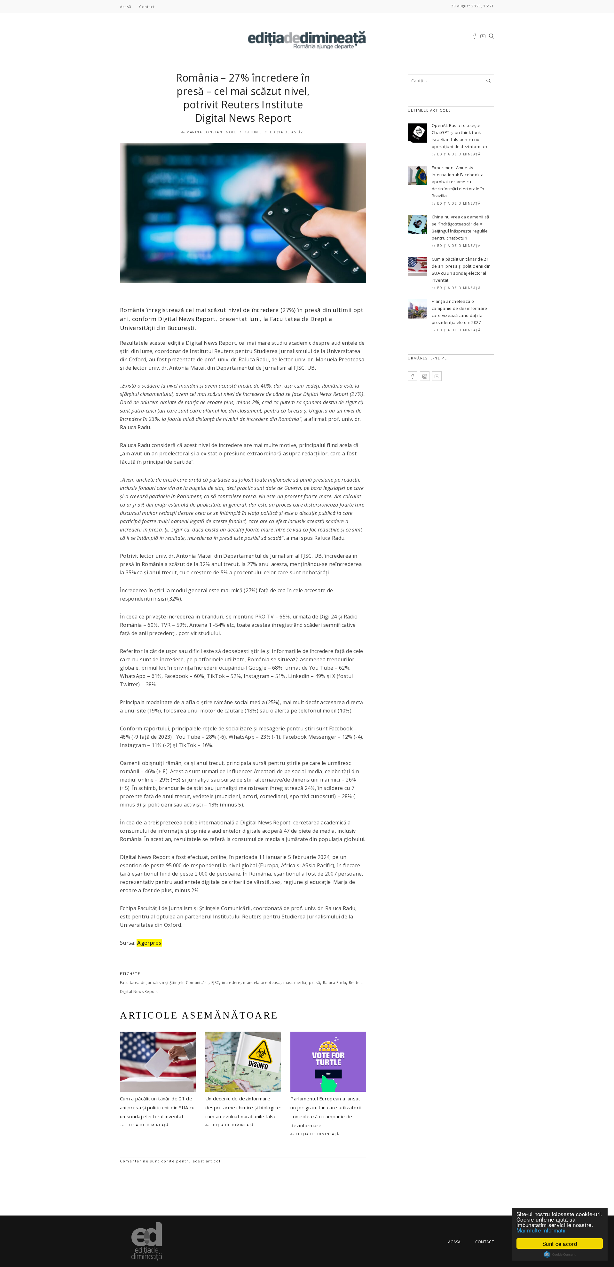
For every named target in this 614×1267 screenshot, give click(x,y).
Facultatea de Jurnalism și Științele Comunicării (164, 982)
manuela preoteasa (261, 982)
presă (314, 982)
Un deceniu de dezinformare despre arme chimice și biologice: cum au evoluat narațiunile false (243, 1107)
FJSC (215, 982)
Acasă (125, 6)
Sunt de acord (559, 1243)
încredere (231, 982)
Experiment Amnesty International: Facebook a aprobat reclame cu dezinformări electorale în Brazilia (458, 182)
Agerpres (149, 942)
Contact (146, 6)
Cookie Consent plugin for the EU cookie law (560, 1254)
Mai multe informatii (540, 1230)
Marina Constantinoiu (211, 132)
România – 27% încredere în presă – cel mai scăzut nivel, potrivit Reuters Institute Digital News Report (243, 98)
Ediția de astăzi (287, 132)
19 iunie (253, 132)
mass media (294, 982)
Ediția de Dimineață (147, 1125)
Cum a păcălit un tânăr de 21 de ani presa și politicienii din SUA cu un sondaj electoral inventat (157, 1107)
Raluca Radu (334, 982)
